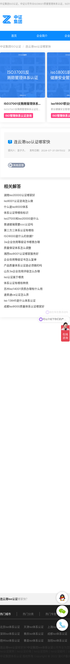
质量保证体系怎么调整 (17, 247)
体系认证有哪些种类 (16, 283)
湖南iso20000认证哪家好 (19, 195)
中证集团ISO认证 (10, 46)
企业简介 (42, 35)
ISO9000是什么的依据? (18, 236)
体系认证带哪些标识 (16, 212)
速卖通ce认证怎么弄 (16, 294)
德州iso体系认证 (10, 640)
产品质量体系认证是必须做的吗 (23, 265)
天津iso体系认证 (34, 626)
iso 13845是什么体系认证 (20, 300)
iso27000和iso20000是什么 (21, 218)
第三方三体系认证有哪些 (19, 230)
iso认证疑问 (58, 651)
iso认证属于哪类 (14, 277)
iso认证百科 (41, 651)
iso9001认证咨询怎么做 (18, 201)
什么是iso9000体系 (16, 206)
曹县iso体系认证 (34, 640)
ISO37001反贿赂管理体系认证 (22, 104)
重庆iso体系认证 (34, 633)
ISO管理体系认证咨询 (18, 115)
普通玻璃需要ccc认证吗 (18, 224)
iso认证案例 (7, 651)
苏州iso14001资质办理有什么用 (23, 288)
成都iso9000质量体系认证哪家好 (24, 306)
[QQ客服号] (62, 597)
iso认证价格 (24, 651)
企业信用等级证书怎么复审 (20, 259)
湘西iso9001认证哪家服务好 (21, 253)
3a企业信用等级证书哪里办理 (22, 242)
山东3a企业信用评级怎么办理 (22, 271)
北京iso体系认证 (10, 626)
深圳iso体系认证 (10, 633)
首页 (14, 35)
